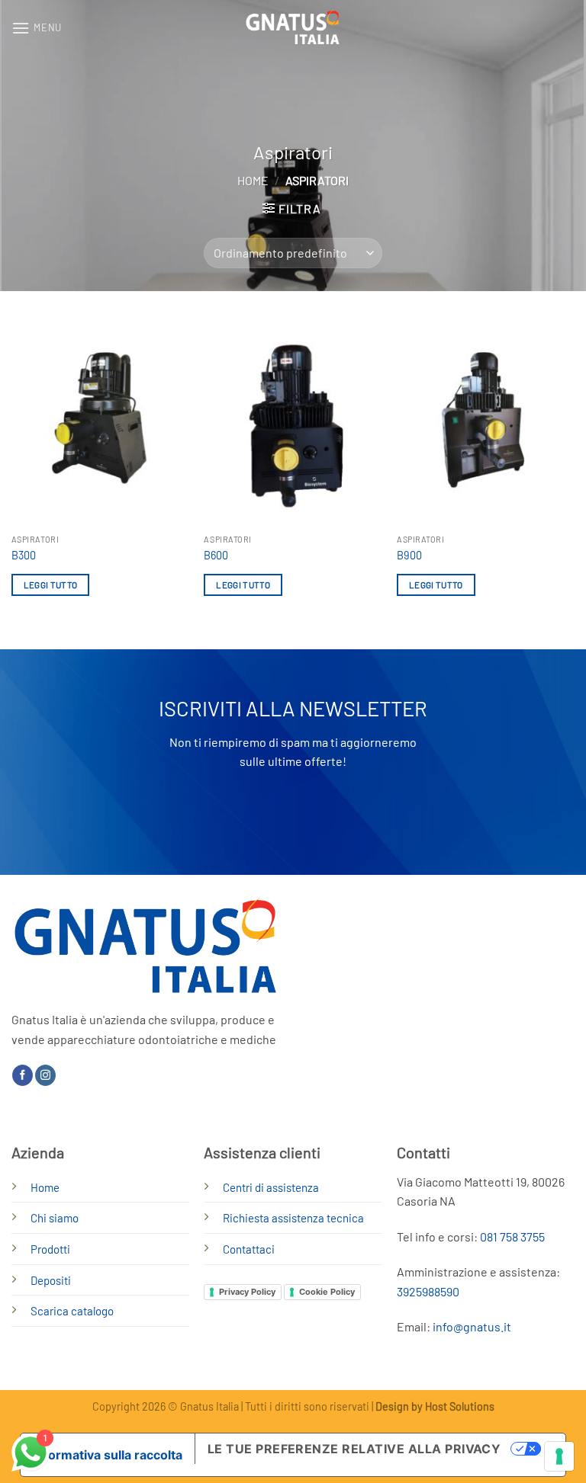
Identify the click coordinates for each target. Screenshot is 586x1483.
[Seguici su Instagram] (45, 1075)
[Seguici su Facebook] (22, 1075)
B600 (216, 555)
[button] (36, 27)
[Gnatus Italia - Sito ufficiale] (293, 28)
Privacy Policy (247, 1291)
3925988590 (428, 1291)
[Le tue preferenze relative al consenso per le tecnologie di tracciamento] (559, 1456)
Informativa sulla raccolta (107, 1454)
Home (253, 180)
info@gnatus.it (472, 1326)
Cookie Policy (327, 1291)
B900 (409, 555)
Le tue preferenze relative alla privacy (354, 1448)
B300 (23, 555)
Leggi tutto (51, 584)
